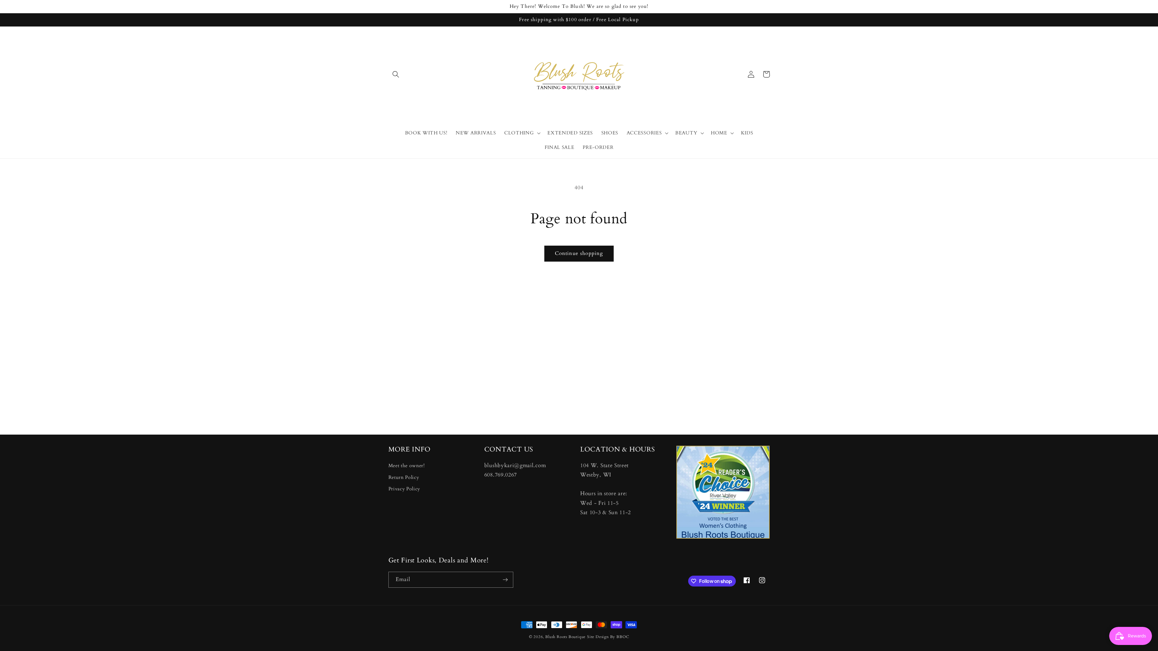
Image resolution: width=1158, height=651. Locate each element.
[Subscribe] (505, 580)
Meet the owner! (406, 465)
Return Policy (403, 477)
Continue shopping (579, 253)
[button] (396, 74)
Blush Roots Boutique (565, 637)
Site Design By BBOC (608, 637)
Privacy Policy (404, 489)
